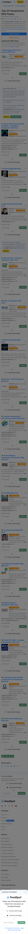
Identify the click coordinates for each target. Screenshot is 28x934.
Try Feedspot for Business (12, 928)
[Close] (26, 892)
